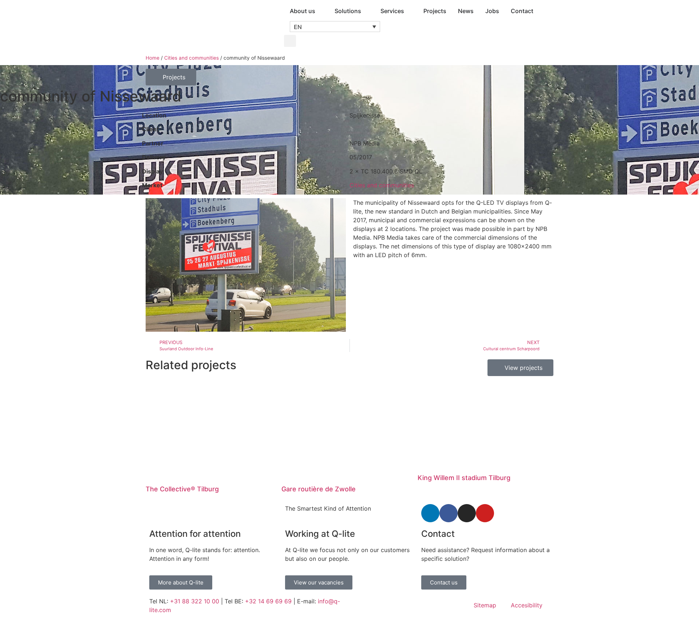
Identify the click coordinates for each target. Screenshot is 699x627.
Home (152, 58)
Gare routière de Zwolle (318, 489)
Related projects (191, 365)
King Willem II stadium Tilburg (464, 478)
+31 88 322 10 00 (194, 601)
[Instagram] (467, 513)
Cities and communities (191, 58)
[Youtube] (485, 513)
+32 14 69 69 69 (268, 601)
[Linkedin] (430, 513)
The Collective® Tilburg (182, 489)
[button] (335, 26)
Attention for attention (195, 533)
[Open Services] (409, 11)
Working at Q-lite (320, 533)
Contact (438, 533)
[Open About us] (320, 11)
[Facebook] (448, 513)
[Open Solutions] (366, 11)
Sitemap (485, 605)
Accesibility (526, 605)
